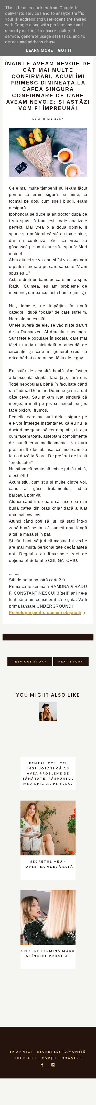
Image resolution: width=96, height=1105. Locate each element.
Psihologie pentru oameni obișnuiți (45, 612)
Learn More (39, 50)
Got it (65, 50)
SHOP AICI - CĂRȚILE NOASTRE (48, 1058)
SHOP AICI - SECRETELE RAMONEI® (48, 1051)
